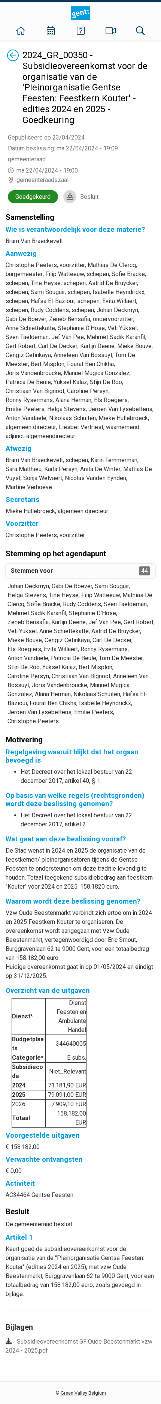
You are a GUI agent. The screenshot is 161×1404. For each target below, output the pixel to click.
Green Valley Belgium (83, 1393)
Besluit (89, 196)
